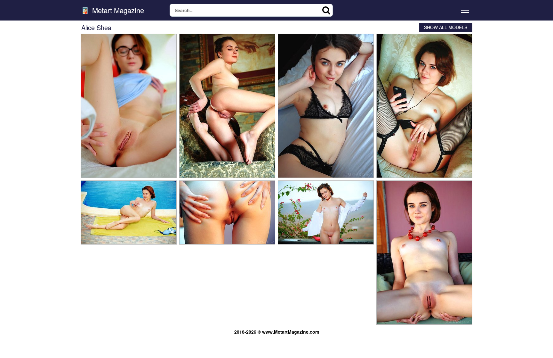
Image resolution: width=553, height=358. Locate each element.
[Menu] (465, 10)
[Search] (326, 10)
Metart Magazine (117, 10)
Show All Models (445, 27)
